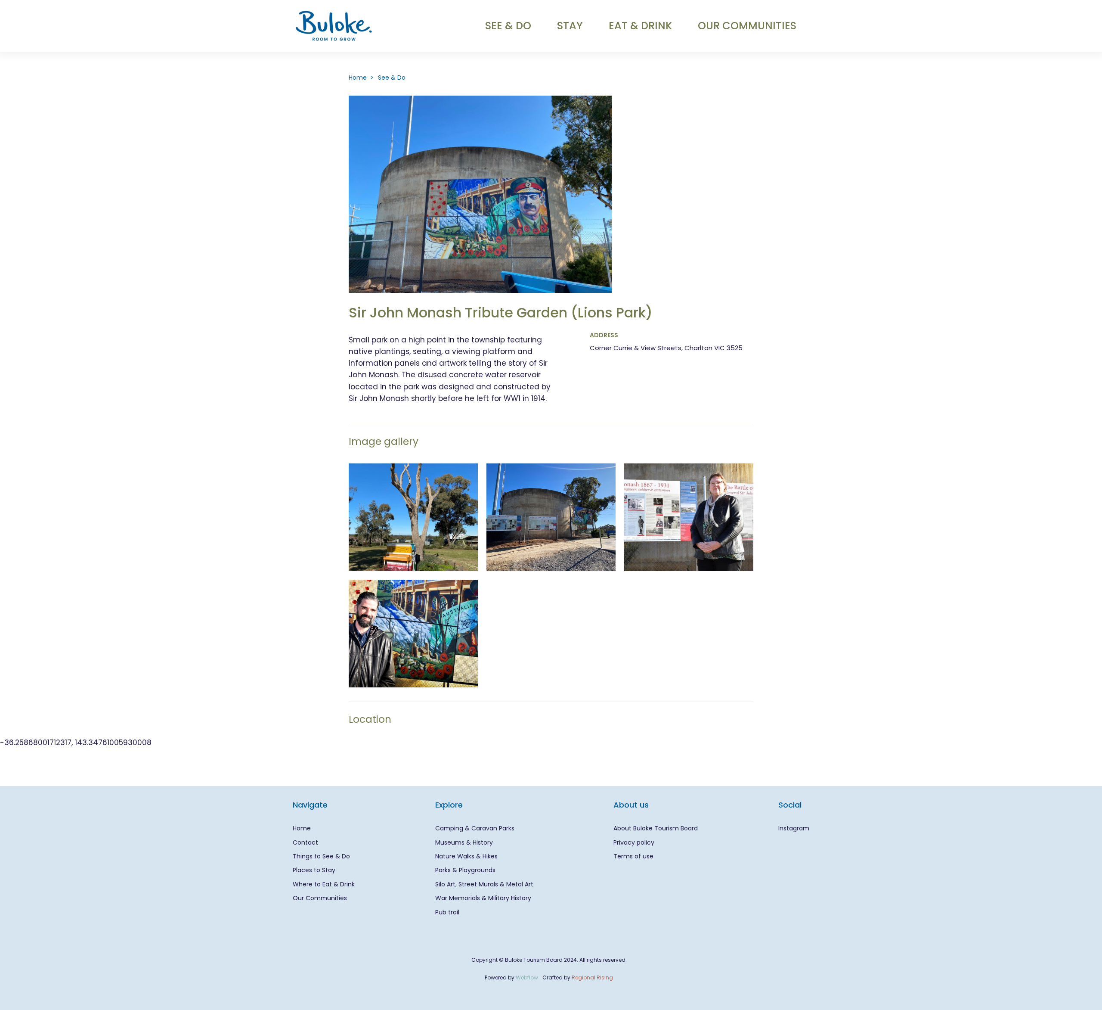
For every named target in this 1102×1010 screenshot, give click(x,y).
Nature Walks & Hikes (466, 856)
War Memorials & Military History (483, 898)
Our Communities (320, 898)
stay (570, 26)
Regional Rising (592, 977)
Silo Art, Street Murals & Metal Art (484, 884)
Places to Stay (314, 870)
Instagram (793, 828)
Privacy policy (633, 842)
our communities (747, 26)
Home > (361, 77)
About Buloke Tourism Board (655, 828)
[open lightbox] (413, 517)
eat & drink (640, 26)
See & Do (392, 77)
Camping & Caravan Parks (474, 828)
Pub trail (447, 912)
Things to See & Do (321, 856)
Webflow (527, 977)
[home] (334, 26)
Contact (305, 842)
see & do (508, 26)
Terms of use (633, 856)
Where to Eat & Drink (324, 884)
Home (302, 828)
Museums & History (464, 842)
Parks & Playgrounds (465, 870)
